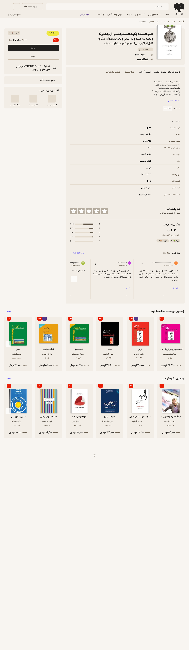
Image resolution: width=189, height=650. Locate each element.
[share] (91, 59)
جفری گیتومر (140, 54)
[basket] (16, 6)
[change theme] (7, 6)
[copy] (10, 68)
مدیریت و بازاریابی (155, 21)
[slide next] (74, 279)
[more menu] (72, 59)
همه (9, 311)
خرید (33, 48)
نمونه (33, 56)
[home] (179, 9)
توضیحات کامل (174, 100)
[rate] (104, 211)
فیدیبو (181, 21)
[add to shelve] (52, 99)
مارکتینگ (142, 21)
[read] (15, 99)
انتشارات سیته (142, 59)
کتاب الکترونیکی (170, 21)
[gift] (85, 59)
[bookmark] (78, 59)
